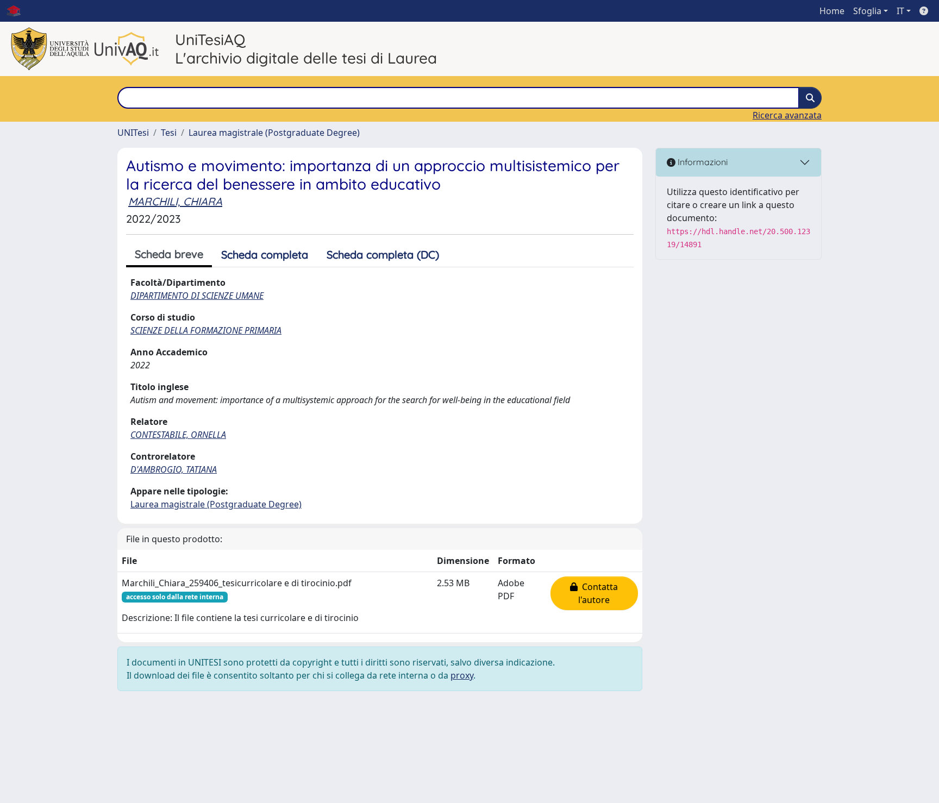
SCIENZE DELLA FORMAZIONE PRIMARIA (205, 330)
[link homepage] (18, 10)
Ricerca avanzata (787, 115)
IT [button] (900, 11)
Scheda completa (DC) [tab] (383, 254)
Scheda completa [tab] (264, 254)
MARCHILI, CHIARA (175, 201)
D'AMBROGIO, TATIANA (173, 469)
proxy (461, 675)
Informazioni (701, 161)
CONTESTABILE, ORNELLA (178, 435)
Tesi (169, 133)
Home (831, 11)
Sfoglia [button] (867, 11)
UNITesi (133, 133)
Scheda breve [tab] (169, 254)
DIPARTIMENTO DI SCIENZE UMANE (197, 296)
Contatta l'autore (598, 593)
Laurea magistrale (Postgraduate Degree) (274, 133)
